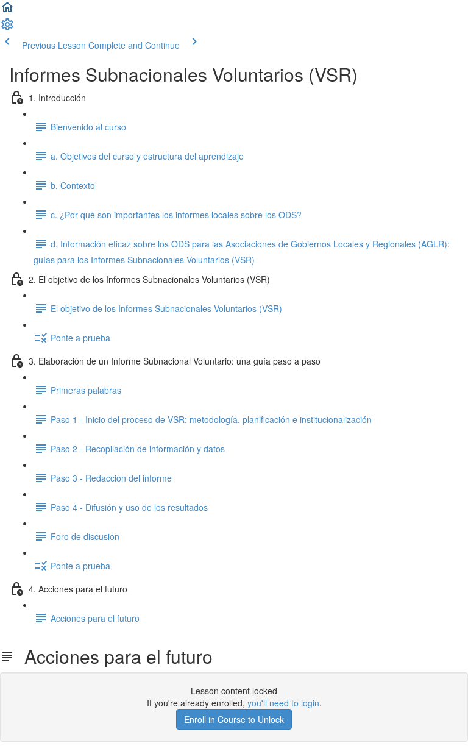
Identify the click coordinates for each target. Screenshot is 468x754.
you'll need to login (283, 703)
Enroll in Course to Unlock (234, 719)
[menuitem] (7, 28)
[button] (7, 11)
